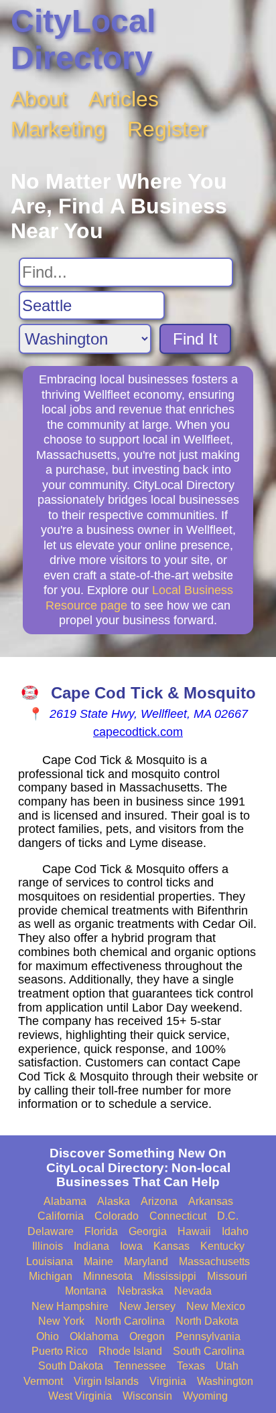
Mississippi (169, 1276)
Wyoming (205, 1396)
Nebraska (140, 1291)
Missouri (227, 1276)
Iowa (131, 1246)
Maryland (146, 1261)
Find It (195, 339)
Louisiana (49, 1261)
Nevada (193, 1291)
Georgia (148, 1231)
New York (61, 1321)
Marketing (58, 129)
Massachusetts (214, 1261)
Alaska (113, 1201)
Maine (98, 1261)
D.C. (227, 1216)
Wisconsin (147, 1396)
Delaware (50, 1231)
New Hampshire (70, 1306)
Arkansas (210, 1201)
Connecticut (177, 1216)
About (39, 99)
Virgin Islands (106, 1381)
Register (167, 129)
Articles (123, 99)
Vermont (43, 1381)
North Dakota (207, 1321)
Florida (101, 1231)
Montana (86, 1291)
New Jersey (147, 1306)
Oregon (147, 1336)
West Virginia (80, 1396)
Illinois (47, 1246)
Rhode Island (130, 1351)
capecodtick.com (138, 732)
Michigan (50, 1276)
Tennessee (140, 1366)
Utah (227, 1366)
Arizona (159, 1201)
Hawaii (194, 1231)
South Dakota (70, 1366)
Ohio (47, 1336)
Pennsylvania (208, 1336)
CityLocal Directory (83, 39)
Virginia (167, 1381)
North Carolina (130, 1321)
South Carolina (209, 1351)
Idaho (235, 1231)
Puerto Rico (59, 1351)
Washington (225, 1381)
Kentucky (222, 1246)
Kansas (171, 1246)
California (61, 1216)
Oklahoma (94, 1336)
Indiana (91, 1246)
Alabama (65, 1201)
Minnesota (108, 1276)
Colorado (116, 1216)
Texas (191, 1366)
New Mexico (215, 1306)
